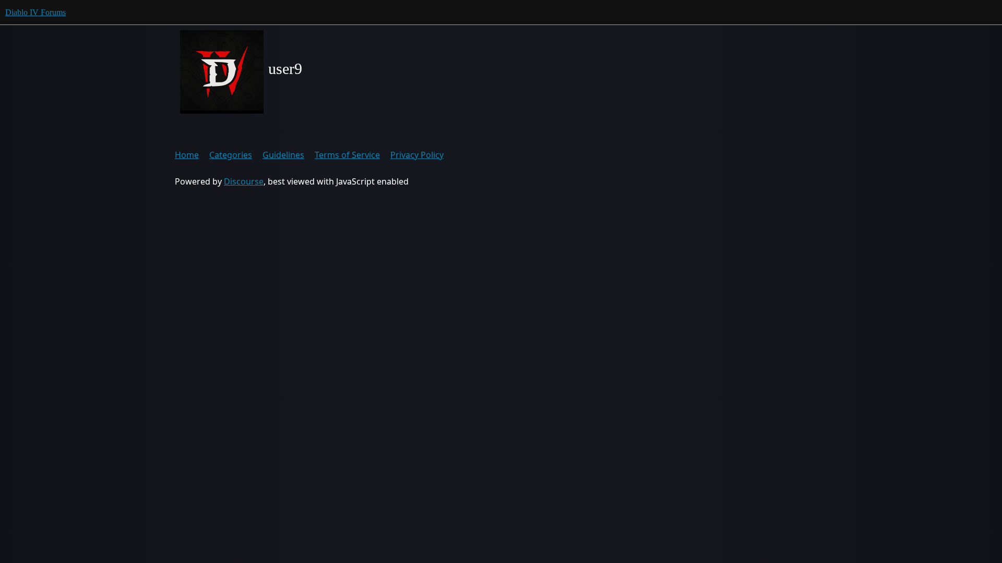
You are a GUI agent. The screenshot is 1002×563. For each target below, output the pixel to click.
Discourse (244, 181)
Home (187, 155)
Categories (230, 155)
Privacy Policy (417, 155)
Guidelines (283, 155)
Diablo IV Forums (35, 12)
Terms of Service (347, 155)
